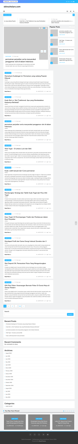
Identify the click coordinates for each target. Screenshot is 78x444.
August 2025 (9, 388)
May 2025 (8, 397)
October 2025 (9, 382)
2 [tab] (42, 28)
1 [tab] (39, 28)
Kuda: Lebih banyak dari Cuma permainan (20, 171)
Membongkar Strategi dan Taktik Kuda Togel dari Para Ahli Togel (65, 60)
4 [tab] (46, 28)
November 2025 (9, 379)
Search (6, 311)
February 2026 (9, 371)
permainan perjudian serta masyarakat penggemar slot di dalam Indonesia (20, 60)
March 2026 (8, 368)
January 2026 (9, 373)
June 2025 (8, 394)
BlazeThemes (42, 441)
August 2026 (9, 353)
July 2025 (8, 391)
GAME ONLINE (8, 56)
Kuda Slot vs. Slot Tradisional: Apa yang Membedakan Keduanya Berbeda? (22, 327)
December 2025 (9, 376)
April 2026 (8, 365)
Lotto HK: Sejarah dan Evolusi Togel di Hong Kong (63, 422)
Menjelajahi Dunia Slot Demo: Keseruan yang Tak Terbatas (39, 422)
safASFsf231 (40, 91)
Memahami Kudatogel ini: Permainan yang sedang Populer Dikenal (20, 324)
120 (20, 306)
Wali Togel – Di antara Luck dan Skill (18, 149)
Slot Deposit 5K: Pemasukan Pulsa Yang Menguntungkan (25, 263)
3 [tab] (44, 28)
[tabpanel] (26, 47)
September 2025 (9, 385)
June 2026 (8, 359)
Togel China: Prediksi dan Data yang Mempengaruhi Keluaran (15, 422)
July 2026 (8, 356)
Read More (7, 91)
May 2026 (8, 362)
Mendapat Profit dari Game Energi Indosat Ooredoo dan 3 (25, 241)
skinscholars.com (12, 6)
